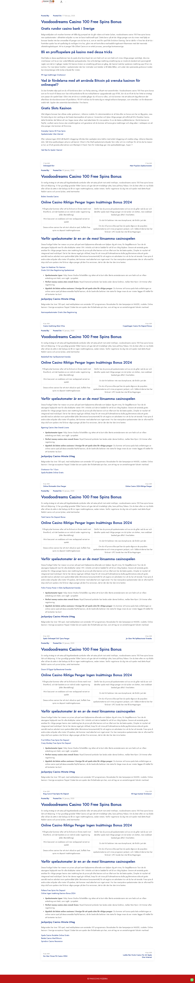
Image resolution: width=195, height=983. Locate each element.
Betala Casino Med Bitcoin (51, 938)
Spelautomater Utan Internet (52, 134)
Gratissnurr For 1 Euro (49, 469)
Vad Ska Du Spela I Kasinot (51, 150)
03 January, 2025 (68, 170)
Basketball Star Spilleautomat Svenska (55, 357)
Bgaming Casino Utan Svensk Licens (55, 427)
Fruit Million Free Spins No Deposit (55, 740)
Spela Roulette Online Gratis (52, 472)
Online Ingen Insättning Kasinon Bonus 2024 (58, 893)
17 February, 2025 (68, 16)
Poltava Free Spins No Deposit (53, 890)
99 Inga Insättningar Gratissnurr (53, 75)
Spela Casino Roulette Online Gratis (55, 935)
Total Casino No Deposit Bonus (53, 517)
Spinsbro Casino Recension (52, 941)
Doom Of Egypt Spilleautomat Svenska (56, 669)
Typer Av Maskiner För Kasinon (53, 267)
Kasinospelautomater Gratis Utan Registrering (59, 312)
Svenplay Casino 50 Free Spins (53, 131)
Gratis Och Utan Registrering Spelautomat (57, 270)
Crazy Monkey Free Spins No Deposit (56, 743)
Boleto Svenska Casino (50, 196)
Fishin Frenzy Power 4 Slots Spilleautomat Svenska (60, 588)
